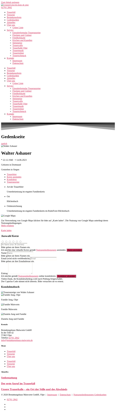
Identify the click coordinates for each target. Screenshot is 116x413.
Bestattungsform (14, 17)
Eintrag (4, 273)
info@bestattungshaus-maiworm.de (17, 340)
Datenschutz (17, 63)
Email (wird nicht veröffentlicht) (15, 258)
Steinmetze (17, 43)
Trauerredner (18, 53)
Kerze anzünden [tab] (14, 177)
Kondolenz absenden (66, 276)
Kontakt (10, 58)
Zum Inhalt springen (10, 2)
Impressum (17, 60)
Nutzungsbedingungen (46, 250)
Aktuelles (11, 22)
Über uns (11, 25)
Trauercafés (17, 45)
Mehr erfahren (7, 225)
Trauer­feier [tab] (12, 174)
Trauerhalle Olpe (19, 48)
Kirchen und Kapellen (22, 40)
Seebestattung (9, 377)
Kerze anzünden (74, 250)
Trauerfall (11, 12)
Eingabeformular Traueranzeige (26, 32)
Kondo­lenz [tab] (12, 179)
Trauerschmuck (19, 55)
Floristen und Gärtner (22, 35)
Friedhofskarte (18, 38)
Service (10, 30)
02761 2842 (13, 338)
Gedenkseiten (13, 20)
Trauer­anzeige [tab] (13, 182)
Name (4, 253)
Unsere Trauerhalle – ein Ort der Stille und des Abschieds (34, 389)
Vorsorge (11, 15)
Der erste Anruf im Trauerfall (18, 383)
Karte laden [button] (6, 230)
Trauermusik (18, 50)
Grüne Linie (17, 27)
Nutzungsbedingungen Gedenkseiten (89, 394)
